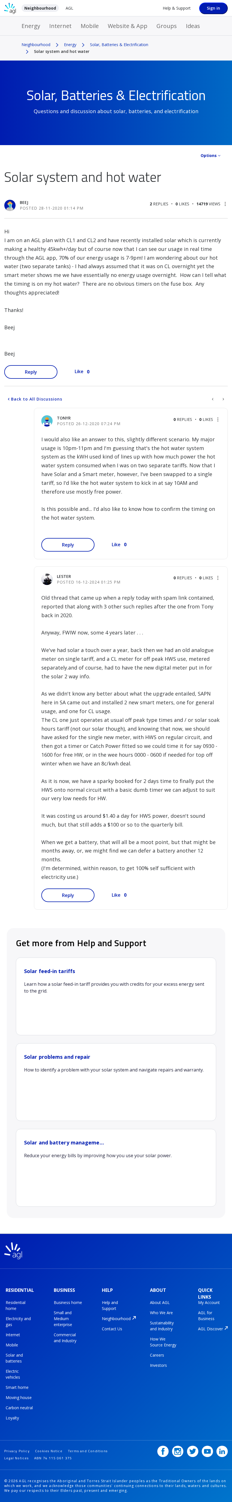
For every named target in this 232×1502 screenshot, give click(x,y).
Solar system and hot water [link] (61, 51)
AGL (69, 8)
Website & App (127, 26)
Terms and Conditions (88, 1451)
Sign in (213, 8)
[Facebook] (163, 1451)
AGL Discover (210, 1329)
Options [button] (209, 155)
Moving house (19, 1397)
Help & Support (177, 8)
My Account (209, 1302)
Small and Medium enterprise (63, 1318)
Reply (31, 372)
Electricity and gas (18, 1321)
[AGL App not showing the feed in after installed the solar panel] (213, 399)
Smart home (17, 1387)
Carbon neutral (19, 1407)
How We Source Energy (163, 1342)
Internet (60, 26)
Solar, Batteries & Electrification (119, 44)
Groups (166, 26)
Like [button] (79, 371)
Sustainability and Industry (162, 1325)
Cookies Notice (49, 1451)
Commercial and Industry (65, 1337)
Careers (157, 1355)
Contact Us (112, 1328)
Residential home (15, 1305)
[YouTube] (207, 1451)
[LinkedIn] (222, 1451)
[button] (225, 204)
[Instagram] (177, 1451)
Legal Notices (16, 1458)
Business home (68, 1302)
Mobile (90, 26)
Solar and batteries (14, 1358)
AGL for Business (206, 1315)
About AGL (160, 1302)
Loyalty (12, 1418)
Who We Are (161, 1312)
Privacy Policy (17, 1451)
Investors (158, 1365)
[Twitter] (192, 1451)
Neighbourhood (40, 8)
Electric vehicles (13, 1374)
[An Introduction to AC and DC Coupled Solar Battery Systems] (223, 399)
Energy (31, 26)
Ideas (193, 26)
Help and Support (110, 1305)
